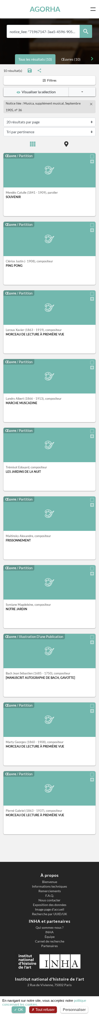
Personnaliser (74, 1010)
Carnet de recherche (49, 941)
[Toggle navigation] (94, 9)
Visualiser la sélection (38, 92)
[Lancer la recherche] (86, 31)
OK (20, 1010)
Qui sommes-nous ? (50, 927)
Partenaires (49, 946)
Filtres (51, 80)
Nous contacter (49, 900)
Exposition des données (49, 905)
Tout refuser (45, 1010)
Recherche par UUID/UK (49, 914)
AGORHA (45, 9)
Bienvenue (49, 882)
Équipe (50, 937)
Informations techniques (49, 886)
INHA (49, 932)
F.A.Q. (49, 895)
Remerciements (49, 891)
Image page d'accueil (49, 909)
